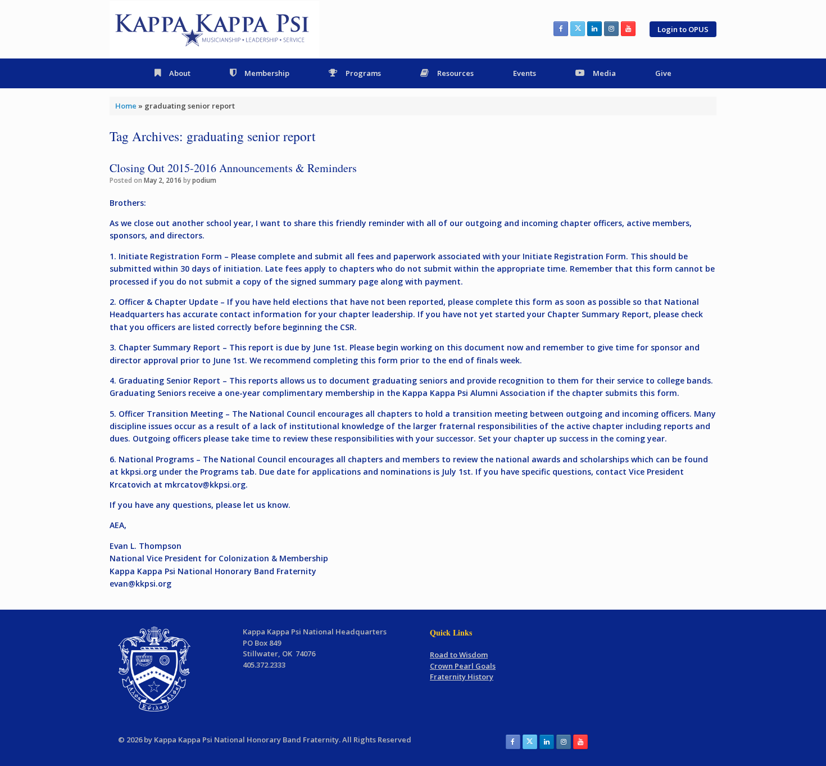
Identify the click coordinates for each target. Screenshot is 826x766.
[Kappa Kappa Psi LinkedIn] (594, 28)
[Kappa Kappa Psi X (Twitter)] (577, 28)
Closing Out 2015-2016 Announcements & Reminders (233, 167)
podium (204, 180)
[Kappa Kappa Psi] (214, 29)
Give (663, 73)
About (179, 73)
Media (604, 73)
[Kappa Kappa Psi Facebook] (560, 28)
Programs (363, 73)
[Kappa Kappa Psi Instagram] (611, 28)
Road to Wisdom (459, 655)
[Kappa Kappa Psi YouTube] (628, 28)
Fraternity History (461, 677)
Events (524, 73)
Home (126, 106)
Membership (266, 73)
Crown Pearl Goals (463, 666)
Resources (455, 73)
